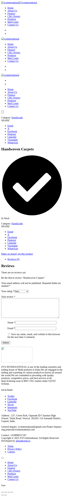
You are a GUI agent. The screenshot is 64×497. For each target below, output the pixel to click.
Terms (10, 446)
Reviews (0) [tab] (13, 259)
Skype (10, 404)
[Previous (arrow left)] (2, 495)
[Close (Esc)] (12, 492)
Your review (8, 296)
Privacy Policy (14, 449)
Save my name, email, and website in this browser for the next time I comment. (33, 335)
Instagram (12, 407)
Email (11, 328)
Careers (11, 451)
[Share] (8, 492)
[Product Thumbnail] (2, 111)
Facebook (12, 399)
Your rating (7, 291)
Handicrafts (17, 117)
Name (11, 322)
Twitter (10, 396)
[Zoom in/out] (2, 492)
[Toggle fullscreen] (5, 492)
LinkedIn (11, 401)
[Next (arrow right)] (5, 495)
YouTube (11, 410)
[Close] (2, 457)
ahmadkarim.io (23, 440)
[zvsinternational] (19, 2)
